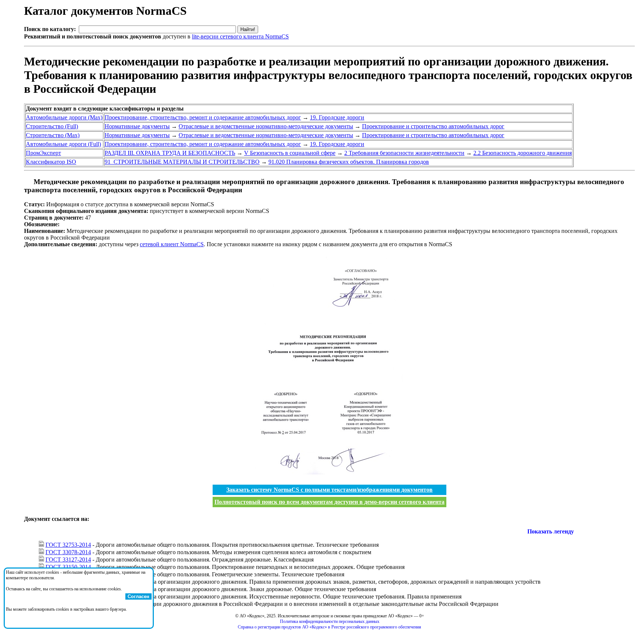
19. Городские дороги (337, 117)
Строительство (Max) (53, 135)
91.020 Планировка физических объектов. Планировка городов (348, 162)
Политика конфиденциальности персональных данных (329, 621)
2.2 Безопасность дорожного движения (522, 153)
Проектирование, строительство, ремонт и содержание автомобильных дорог (203, 117)
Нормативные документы (137, 126)
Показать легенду (550, 531)
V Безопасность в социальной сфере (289, 153)
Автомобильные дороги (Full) (63, 144)
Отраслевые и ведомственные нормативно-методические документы (266, 126)
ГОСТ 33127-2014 (68, 559)
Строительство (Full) (52, 126)
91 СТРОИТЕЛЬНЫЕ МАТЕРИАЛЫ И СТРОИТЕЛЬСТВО (182, 162)
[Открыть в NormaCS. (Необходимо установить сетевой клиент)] (27, 182)
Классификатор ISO (51, 162)
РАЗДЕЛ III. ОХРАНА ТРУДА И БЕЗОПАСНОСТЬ (170, 153)
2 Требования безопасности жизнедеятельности (404, 153)
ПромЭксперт (43, 153)
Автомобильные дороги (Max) (64, 117)
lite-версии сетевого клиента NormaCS (240, 36)
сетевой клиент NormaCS (172, 244)
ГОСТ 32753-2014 (68, 545)
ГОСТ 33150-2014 (68, 567)
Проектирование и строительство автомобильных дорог (433, 126)
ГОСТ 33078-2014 (68, 552)
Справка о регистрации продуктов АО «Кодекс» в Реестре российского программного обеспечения (329, 627)
